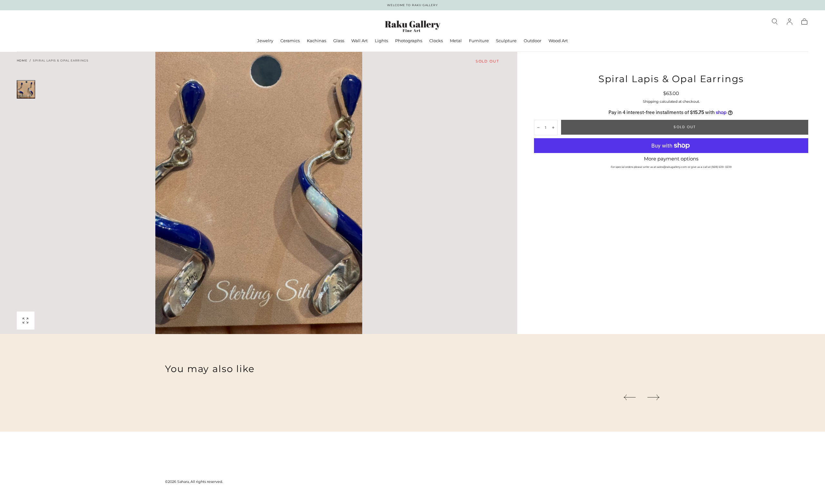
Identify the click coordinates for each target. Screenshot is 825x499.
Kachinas (316, 41)
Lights (381, 41)
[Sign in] (789, 21)
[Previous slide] (629, 397)
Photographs (408, 41)
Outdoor (532, 41)
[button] (775, 21)
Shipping (651, 101)
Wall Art (359, 41)
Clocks (436, 41)
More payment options (671, 159)
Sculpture (506, 41)
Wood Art (558, 41)
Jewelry (265, 41)
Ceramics (290, 41)
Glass (338, 41)
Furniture (479, 41)
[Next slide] (653, 397)
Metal (456, 41)
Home (22, 60)
